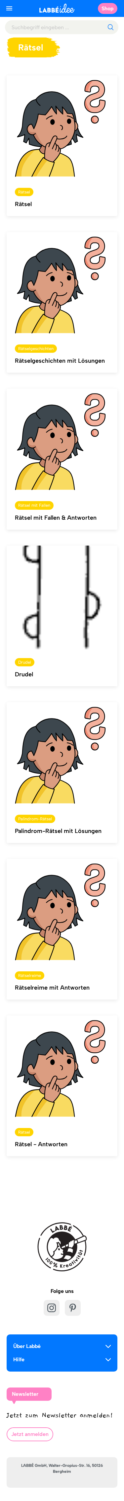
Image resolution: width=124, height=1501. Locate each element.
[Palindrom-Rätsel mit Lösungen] (62, 755)
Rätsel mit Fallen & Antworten (56, 517)
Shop (108, 8)
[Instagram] (52, 1308)
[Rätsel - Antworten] (62, 1068)
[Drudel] (62, 598)
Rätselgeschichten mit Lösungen (60, 360)
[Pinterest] (73, 1308)
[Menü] (9, 8)
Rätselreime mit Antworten (52, 987)
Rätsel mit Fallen (34, 505)
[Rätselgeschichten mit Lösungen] (62, 284)
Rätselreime (29, 975)
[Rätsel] (62, 128)
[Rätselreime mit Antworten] (62, 911)
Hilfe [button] (18, 1359)
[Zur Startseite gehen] (57, 8)
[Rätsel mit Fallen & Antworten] (62, 441)
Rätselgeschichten (36, 348)
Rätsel (24, 191)
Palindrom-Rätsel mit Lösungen (58, 831)
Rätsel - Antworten (41, 1144)
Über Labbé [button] (27, 1346)
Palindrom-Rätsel (35, 818)
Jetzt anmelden (30, 1434)
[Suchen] (110, 27)
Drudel (24, 662)
